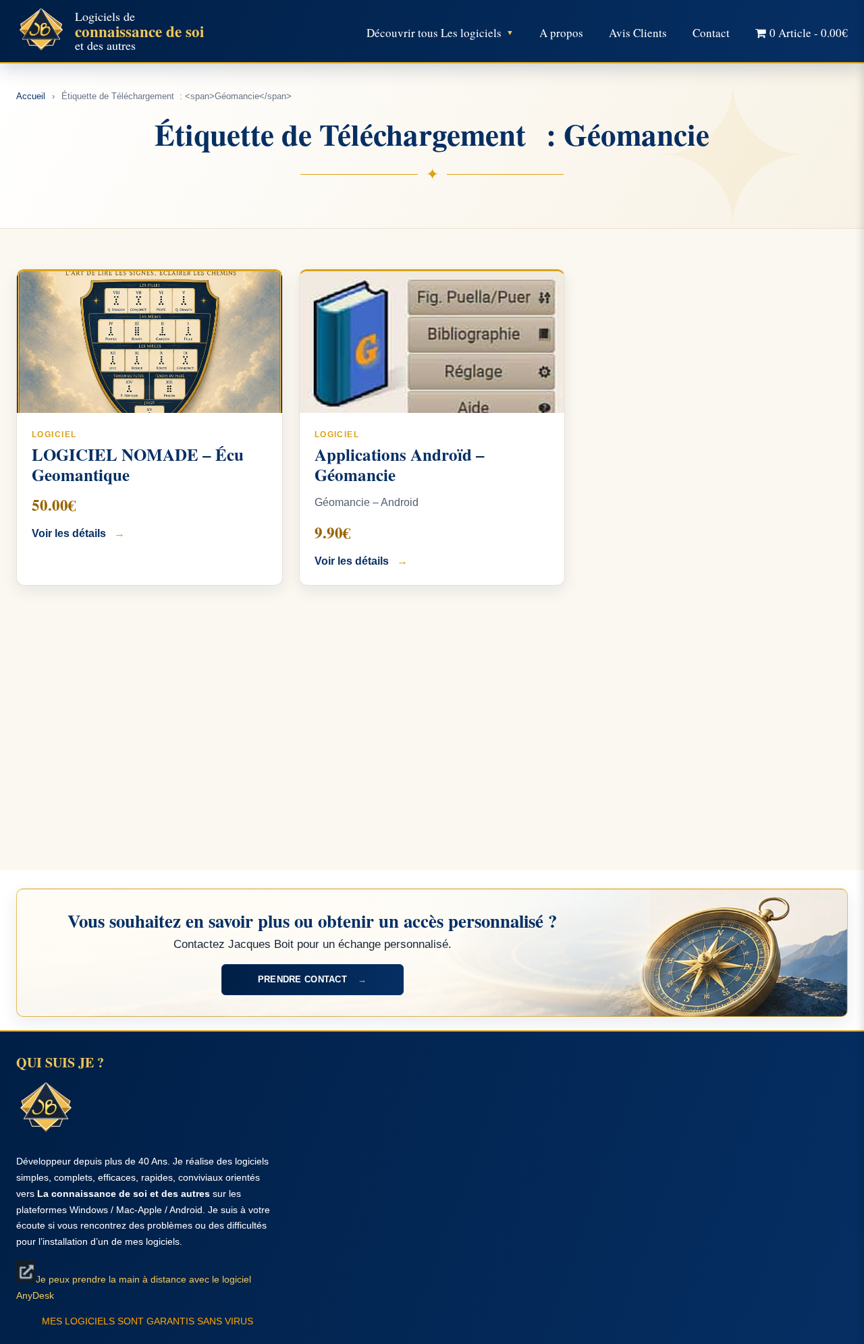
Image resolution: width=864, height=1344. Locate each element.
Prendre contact (312, 979)
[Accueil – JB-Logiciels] (41, 31)
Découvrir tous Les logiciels (434, 32)
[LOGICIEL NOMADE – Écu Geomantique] (149, 342)
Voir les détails (78, 533)
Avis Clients (638, 32)
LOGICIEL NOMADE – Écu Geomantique (138, 464)
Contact (711, 32)
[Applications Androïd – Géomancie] (432, 342)
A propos (561, 32)
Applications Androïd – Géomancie (400, 464)
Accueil (30, 96)
